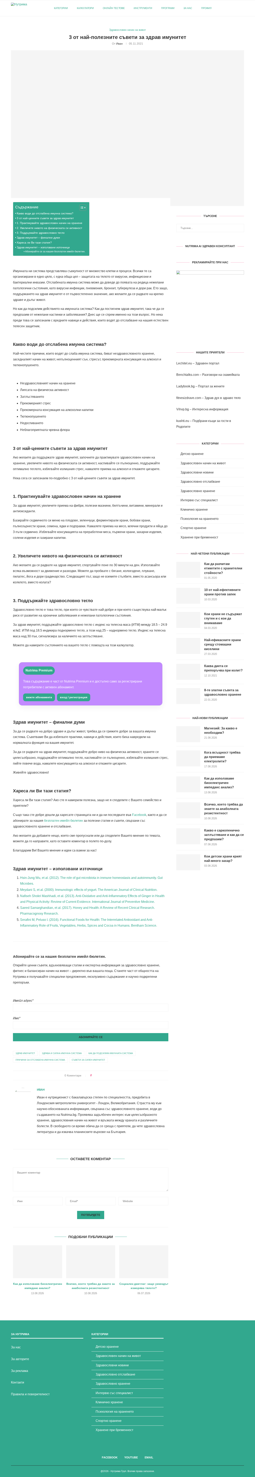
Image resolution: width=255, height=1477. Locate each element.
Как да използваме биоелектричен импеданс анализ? (219, 783)
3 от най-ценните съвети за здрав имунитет (45, 218)
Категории (61, 8)
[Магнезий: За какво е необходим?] (188, 734)
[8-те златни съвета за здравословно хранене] (188, 696)
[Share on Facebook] (98, 1075)
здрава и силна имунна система (62, 1053)
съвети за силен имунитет (88, 1060)
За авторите (20, 1359)
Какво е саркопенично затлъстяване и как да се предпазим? (224, 835)
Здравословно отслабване (200, 481)
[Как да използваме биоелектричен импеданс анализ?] (37, 1261)
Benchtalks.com (187, 374)
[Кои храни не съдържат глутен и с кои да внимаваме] (188, 620)
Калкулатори (85, 8)
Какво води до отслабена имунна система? (45, 213)
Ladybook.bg (185, 386)
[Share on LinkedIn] (110, 1075)
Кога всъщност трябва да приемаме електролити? (222, 757)
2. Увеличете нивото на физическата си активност (49, 228)
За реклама (19, 1371)
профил (206, 8)
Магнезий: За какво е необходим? (220, 730)
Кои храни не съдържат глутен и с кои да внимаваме (223, 618)
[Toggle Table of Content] (80, 207)
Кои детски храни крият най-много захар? (223, 858)
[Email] (236, 8)
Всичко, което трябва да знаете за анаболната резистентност (223, 809)
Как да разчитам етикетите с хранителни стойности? (223, 568)
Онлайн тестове (114, 8)
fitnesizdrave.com (188, 398)
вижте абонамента (39, 697)
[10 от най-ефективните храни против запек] (188, 596)
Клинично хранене (194, 509)
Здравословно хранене (197, 491)
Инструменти (143, 8)
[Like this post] (94, 1075)
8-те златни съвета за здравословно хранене (222, 692)
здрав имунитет (25, 1053)
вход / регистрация (73, 697)
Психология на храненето (199, 518)
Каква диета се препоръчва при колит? (223, 668)
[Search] (242, 8)
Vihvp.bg (182, 409)
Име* (16, 1018)
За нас (187, 8)
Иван (119, 43)
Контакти (17, 1382)
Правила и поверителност (30, 1394)
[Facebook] (228, 8)
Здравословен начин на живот (203, 463)
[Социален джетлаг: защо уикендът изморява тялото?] (143, 1261)
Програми (168, 8)
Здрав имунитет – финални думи (38, 237)
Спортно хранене (193, 528)
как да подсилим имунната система (110, 1053)
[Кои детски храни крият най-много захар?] (188, 862)
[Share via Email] (117, 1075)
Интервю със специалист (199, 500)
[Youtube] (232, 8)
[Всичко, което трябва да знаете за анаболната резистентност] (90, 1261)
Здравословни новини (197, 472)
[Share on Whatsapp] (113, 1075)
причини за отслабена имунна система (40, 1060)
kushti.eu (182, 421)
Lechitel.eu (184, 363)
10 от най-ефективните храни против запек (222, 592)
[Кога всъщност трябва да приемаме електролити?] (188, 758)
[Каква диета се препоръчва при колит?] (188, 672)
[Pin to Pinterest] (106, 1075)
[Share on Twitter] (102, 1075)
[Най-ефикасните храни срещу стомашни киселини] (188, 646)
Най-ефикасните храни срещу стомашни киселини (222, 644)
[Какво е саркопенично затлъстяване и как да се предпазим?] (188, 836)
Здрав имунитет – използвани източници (43, 247)
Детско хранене (192, 454)
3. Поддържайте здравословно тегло (41, 232)
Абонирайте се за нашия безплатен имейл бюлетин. (55, 251)
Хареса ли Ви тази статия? (34, 242)
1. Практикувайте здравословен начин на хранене (49, 223)
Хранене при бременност (199, 537)
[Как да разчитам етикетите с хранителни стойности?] (188, 570)
